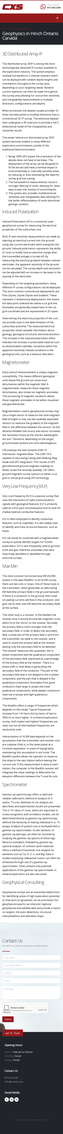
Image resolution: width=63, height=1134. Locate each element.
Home (4, 29)
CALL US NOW (53, 5)
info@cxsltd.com (14, 1081)
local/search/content (20, 29)
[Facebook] (7, 1099)
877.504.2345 (54, 7)
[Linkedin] (11, 1099)
